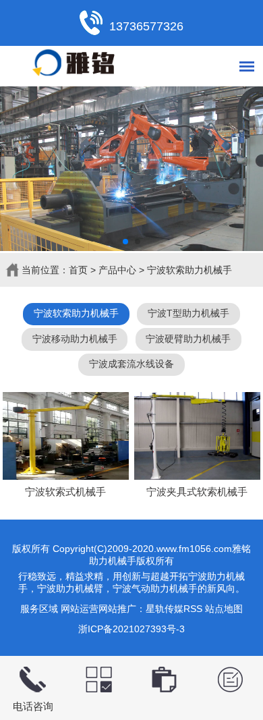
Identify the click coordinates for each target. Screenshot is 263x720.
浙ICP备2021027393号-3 (131, 629)
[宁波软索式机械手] (66, 436)
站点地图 (224, 608)
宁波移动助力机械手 (74, 338)
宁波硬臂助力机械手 (188, 338)
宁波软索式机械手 (65, 491)
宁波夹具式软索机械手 (196, 491)
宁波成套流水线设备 (131, 363)
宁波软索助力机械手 (189, 270)
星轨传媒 (164, 608)
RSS (192, 608)
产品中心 (117, 270)
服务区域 (39, 608)
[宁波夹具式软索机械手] (197, 436)
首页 (78, 270)
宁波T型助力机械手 (188, 313)
